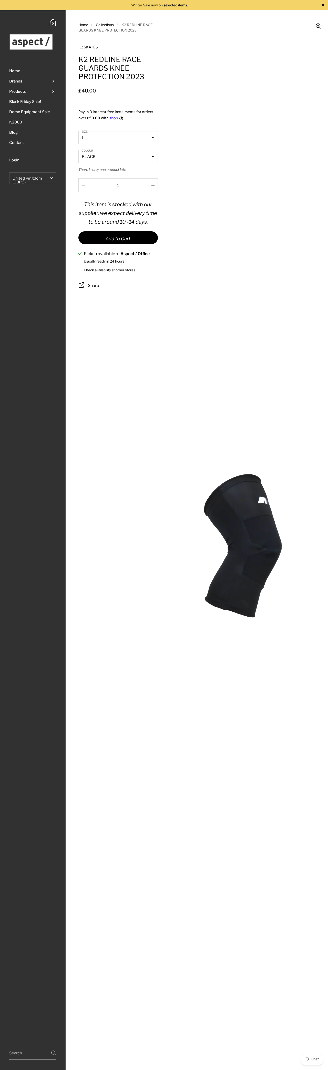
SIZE (84, 131)
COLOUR (87, 150)
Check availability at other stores (109, 270)
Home (83, 25)
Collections (105, 25)
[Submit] (53, 1053)
